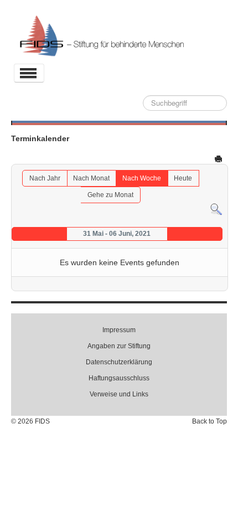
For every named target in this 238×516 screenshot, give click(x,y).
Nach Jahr (44, 178)
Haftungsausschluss (119, 378)
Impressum (119, 330)
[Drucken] (219, 158)
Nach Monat (91, 178)
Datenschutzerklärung (119, 362)
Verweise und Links (119, 394)
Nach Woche (141, 178)
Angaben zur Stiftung (119, 346)
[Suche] (216, 209)
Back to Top (209, 421)
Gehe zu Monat (110, 195)
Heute (183, 178)
